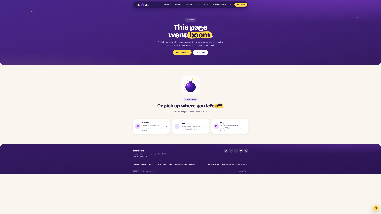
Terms (246, 171)
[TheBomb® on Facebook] (231, 151)
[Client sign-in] (230, 4)
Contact (205, 4)
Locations (188, 4)
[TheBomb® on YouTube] (241, 151)
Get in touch (200, 52)
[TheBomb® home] (142, 4)
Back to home (181, 52)
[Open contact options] (376, 208)
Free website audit (181, 164)
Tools (170, 164)
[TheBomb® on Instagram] (226, 151)
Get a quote (241, 4)
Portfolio (178, 4)
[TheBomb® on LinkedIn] (236, 151)
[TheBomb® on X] (246, 151)
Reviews (158, 164)
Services (167, 4)
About (151, 164)
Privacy (241, 171)
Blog (197, 4)
